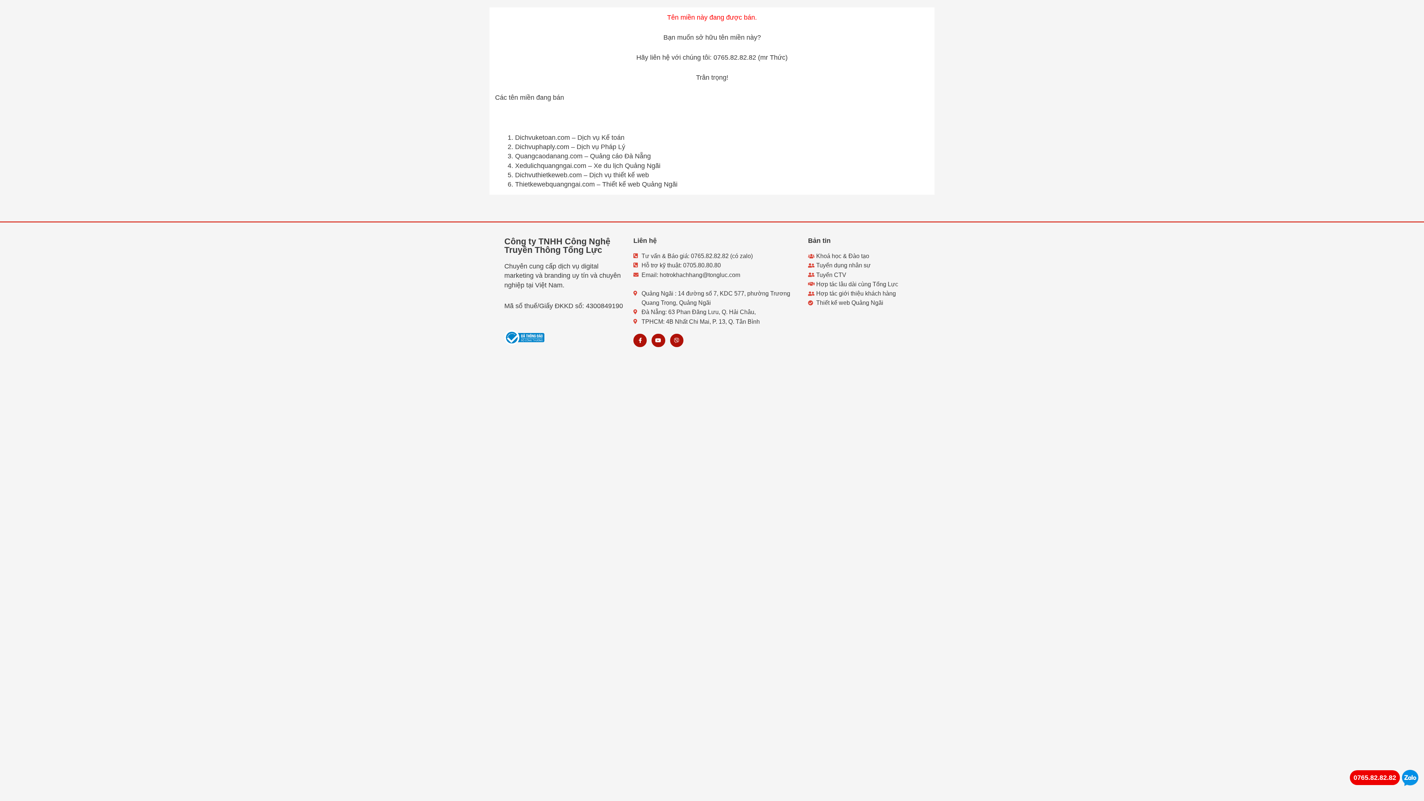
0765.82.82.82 (1375, 777)
